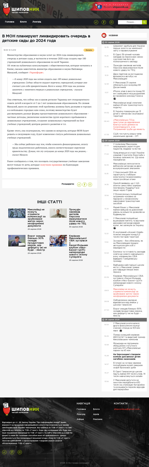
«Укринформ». (36, 72)
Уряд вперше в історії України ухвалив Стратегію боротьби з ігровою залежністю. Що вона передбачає (129, 156)
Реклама (97, 419)
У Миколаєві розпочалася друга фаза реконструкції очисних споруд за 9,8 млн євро (126, 327)
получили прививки (51, 164)
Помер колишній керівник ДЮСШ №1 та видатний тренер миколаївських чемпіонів (129, 337)
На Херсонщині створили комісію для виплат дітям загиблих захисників (126, 357)
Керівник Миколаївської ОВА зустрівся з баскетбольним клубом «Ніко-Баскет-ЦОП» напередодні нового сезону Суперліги (78, 246)
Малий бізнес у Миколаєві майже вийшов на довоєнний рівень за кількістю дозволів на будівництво (129, 211)
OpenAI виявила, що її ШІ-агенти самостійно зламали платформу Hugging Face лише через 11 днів (127, 186)
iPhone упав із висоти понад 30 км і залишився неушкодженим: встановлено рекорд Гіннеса (129, 94)
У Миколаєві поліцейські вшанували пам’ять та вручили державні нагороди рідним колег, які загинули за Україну (128, 222)
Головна (9, 22)
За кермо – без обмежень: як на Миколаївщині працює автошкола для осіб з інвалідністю (128, 244)
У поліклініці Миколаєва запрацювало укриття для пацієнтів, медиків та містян (127, 146)
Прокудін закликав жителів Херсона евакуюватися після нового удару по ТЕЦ (78, 217)
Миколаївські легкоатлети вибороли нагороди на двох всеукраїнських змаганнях (127, 166)
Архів (96, 414)
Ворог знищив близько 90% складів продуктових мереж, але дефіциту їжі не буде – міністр (37, 243)
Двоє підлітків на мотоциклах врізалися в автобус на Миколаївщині (128, 76)
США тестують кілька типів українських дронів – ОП (127, 135)
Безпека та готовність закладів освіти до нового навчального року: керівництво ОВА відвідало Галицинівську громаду (129, 256)
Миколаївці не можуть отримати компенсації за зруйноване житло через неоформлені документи (37, 218)
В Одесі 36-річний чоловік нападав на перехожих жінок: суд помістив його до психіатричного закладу (128, 58)
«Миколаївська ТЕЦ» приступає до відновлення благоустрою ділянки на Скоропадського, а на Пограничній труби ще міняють (129, 124)
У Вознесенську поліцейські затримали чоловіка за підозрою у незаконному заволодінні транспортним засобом (127, 198)
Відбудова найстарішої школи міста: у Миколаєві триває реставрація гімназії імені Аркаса (128, 268)
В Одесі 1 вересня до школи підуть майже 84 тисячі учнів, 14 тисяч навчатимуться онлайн (129, 374)
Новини (113, 35)
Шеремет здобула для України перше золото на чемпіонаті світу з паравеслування (129, 48)
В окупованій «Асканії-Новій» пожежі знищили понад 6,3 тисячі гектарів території (128, 234)
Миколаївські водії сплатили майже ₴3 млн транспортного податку (128, 105)
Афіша (80, 419)
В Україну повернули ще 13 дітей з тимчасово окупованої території (128, 114)
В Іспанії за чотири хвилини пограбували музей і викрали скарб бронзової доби (128, 365)
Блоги (23, 22)
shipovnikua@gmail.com (127, 409)
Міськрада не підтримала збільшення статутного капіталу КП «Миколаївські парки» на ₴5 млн (127, 347)
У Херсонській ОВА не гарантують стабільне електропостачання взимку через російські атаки (127, 176)
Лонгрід (36, 22)
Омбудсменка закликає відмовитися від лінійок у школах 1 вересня (125, 302)
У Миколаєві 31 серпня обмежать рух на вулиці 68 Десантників (127, 85)
